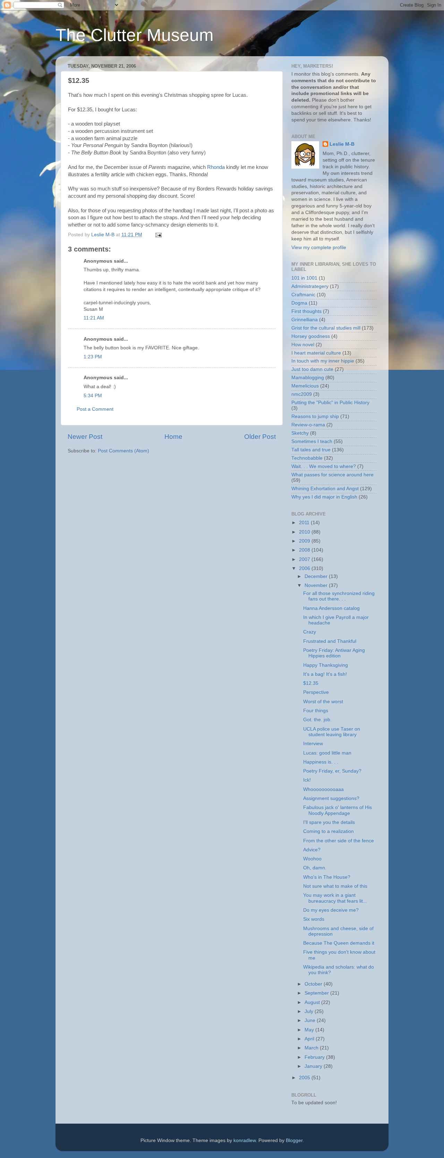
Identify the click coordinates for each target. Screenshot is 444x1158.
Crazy (309, 632)
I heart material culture (316, 353)
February (315, 1057)
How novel (302, 344)
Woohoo (312, 858)
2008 (305, 550)
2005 (305, 1077)
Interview (313, 743)
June (311, 1020)
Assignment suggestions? (331, 798)
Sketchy (300, 433)
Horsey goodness (310, 336)
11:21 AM (94, 318)
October (314, 984)
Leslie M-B (342, 144)
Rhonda (216, 167)
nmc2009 (301, 394)
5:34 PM (93, 395)
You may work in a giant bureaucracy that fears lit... (335, 898)
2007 (305, 559)
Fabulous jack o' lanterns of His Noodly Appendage (337, 810)
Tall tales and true (311, 449)
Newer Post (85, 436)
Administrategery (309, 286)
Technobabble (307, 458)
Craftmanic (303, 294)
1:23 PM (93, 356)
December (317, 576)
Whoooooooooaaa (323, 789)
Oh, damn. (314, 867)
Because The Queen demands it (338, 943)
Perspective (316, 692)
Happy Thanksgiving (325, 665)
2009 (305, 541)
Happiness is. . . (320, 762)
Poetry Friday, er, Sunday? (332, 771)
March (312, 1047)
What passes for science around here (332, 474)
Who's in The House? (326, 877)
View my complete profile (318, 247)
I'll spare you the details (329, 822)
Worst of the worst (323, 701)
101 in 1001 (304, 278)
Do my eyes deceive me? (331, 910)
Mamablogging (307, 377)
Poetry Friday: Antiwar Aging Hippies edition (334, 653)
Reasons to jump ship (315, 416)
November (317, 585)
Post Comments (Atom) (123, 450)
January (314, 1066)
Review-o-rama (308, 424)
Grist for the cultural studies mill (325, 328)
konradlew (244, 1140)
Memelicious (305, 386)
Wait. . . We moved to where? (323, 466)
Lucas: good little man (327, 753)
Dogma (299, 303)
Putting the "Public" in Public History (330, 402)
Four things (315, 710)
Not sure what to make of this (335, 886)
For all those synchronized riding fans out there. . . (339, 596)
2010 (305, 532)
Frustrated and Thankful (329, 641)
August (313, 1002)
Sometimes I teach (311, 441)
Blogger (294, 1140)
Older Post (260, 436)
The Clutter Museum (135, 35)
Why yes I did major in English (324, 497)
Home (173, 436)
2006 (305, 568)
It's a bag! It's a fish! (325, 674)
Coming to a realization (328, 831)
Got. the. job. (317, 719)
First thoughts (306, 311)
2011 (305, 522)
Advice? (312, 849)
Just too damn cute (312, 369)
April (310, 1038)
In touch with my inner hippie (322, 361)
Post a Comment (95, 409)
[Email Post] (158, 234)
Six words (313, 919)
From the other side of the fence (338, 840)
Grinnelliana (304, 319)
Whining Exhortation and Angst (325, 488)
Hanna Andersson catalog (331, 608)
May (310, 1029)
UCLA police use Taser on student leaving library (331, 731)
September (317, 993)
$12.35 (310, 683)
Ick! (307, 780)
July (310, 1011)
